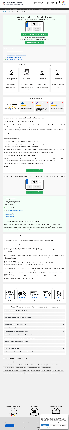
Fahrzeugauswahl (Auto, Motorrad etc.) (15, 57)
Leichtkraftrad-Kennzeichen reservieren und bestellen (16, 328)
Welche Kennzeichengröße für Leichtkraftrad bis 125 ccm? (17, 314)
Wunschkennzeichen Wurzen (30, 373)
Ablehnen (53, 425)
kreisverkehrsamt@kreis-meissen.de (15, 210)
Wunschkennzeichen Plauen (8, 361)
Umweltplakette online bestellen (12, 348)
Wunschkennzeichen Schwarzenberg (42, 373)
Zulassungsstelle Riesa (9, 216)
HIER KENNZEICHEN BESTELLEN (34, 43)
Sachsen (6, 11)
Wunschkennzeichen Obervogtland (58, 370)
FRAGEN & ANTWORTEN (52, 9)
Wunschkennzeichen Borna (19, 364)
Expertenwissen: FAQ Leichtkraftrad (14, 59)
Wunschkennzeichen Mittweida (19, 373)
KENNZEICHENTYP (40, 9)
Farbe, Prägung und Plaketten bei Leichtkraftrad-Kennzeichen (18, 317)
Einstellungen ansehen (63, 425)
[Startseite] (3, 11)
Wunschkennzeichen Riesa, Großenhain (33, 367)
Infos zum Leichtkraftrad (12, 53)
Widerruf (25, 427)
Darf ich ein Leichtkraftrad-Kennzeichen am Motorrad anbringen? (19, 351)
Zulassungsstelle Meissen (10, 214)
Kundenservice (9, 426)
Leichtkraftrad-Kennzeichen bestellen (13, 321)
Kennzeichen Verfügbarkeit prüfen (34, 34)
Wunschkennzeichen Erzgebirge (9, 367)
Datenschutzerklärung (53, 427)
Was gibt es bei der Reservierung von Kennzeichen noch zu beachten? (20, 338)
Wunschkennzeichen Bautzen (8, 364)
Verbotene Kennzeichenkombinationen (13, 345)
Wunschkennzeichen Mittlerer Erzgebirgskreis (11, 370)
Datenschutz (26, 426)
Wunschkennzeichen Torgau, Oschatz (32, 361)
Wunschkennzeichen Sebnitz (40, 364)
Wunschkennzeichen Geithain (46, 367)
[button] (66, 416)
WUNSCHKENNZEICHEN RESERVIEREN (12, 9)
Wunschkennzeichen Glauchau (24, 370)
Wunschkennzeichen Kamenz (54, 373)
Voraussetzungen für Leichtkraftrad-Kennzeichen (15, 324)
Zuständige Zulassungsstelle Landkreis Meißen (16, 55)
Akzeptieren (45, 425)
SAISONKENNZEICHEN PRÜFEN (34, 170)
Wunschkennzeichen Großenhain (21, 367)
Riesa (10, 11)
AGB (24, 429)
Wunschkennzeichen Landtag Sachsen (53, 364)
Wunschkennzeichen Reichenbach (19, 361)
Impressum (60, 427)
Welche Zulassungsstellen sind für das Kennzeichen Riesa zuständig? (19, 334)
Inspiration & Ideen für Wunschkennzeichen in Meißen (16, 341)
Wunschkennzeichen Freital (8, 373)
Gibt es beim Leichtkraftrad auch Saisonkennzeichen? (16, 331)
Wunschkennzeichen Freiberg (56, 361)
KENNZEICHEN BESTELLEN (28, 9)
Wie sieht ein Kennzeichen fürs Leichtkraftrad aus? (16, 310)
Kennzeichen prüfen (34, 192)
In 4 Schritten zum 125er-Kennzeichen (15, 51)
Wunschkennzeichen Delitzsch (44, 361)
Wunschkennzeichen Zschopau (29, 364)
